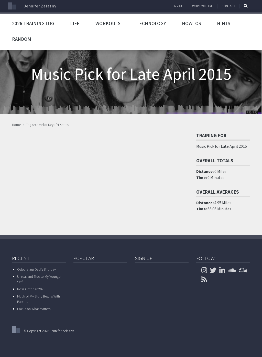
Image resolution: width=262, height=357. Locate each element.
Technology (151, 23)
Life (75, 23)
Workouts (108, 23)
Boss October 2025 (31, 289)
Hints (223, 23)
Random (21, 39)
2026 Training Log (33, 23)
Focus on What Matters (33, 309)
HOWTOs (191, 23)
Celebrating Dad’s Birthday (36, 269)
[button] (245, 6)
